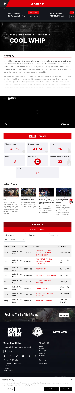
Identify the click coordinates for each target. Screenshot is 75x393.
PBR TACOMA (41, 269)
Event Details (34, 16)
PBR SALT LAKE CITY (44, 301)
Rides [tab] (42, 229)
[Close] (72, 380)
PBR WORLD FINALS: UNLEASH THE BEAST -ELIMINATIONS (45, 261)
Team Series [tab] (4, 8)
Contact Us (43, 351)
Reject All (66, 389)
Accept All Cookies (52, 389)
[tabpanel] (37, 161)
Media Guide (8, 370)
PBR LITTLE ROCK (43, 288)
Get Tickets (33, 12)
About (41, 346)
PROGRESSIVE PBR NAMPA (46, 275)
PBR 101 (41, 348)
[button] (37, 90)
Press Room (8, 366)
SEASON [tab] (42, 136)
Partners (42, 356)
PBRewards (43, 363)
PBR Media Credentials (12, 363)
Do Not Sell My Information (59, 376)
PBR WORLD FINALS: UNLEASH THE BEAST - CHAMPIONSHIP (45, 252)
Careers (42, 353)
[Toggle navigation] (5, 3)
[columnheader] (7, 246)
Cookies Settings (8, 389)
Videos (6, 368)
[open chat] (72, 200)
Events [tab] (33, 229)
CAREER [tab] (32, 136)
